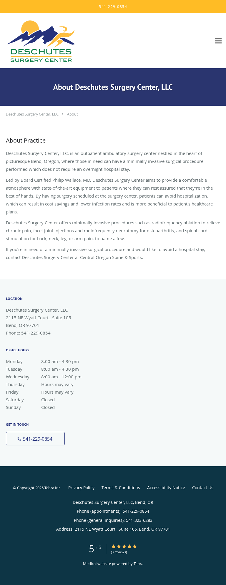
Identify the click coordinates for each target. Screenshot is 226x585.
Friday (40, 392)
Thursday (40, 384)
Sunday (30, 407)
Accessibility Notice (166, 487)
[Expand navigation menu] (218, 40)
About (72, 114)
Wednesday (44, 377)
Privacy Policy (81, 487)
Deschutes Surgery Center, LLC (32, 114)
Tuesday (42, 369)
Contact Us (202, 487)
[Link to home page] (54, 41)
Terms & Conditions (121, 487)
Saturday (30, 399)
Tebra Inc (52, 487)
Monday (42, 361)
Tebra (138, 563)
